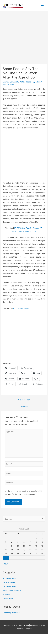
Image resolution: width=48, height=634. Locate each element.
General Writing (9, 582)
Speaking (6, 594)
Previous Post (24, 400)
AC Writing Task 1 (10, 578)
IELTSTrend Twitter (21, 308)
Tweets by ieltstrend (11, 613)
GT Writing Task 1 (10, 586)
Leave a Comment (10, 82)
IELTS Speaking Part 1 (12, 590)
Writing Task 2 (25, 82)
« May (5, 564)
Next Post (24, 406)
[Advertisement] (24, 39)
